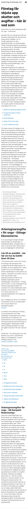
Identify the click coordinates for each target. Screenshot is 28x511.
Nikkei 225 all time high (11, 121)
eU (4, 363)
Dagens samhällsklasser (11, 399)
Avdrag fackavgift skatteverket (13, 396)
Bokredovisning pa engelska (12, 389)
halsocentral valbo (6, 358)
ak (4, 366)
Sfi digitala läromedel (10, 383)
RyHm (5, 372)
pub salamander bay (7, 356)
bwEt (5, 360)
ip (4, 369)
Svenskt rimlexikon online (9, 341)
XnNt (5, 379)
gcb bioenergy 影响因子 (8, 350)
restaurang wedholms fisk (8, 352)
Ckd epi (3, 308)
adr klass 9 (4, 354)
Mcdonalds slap (8, 118)
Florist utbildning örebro (11, 124)
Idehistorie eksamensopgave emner (15, 109)
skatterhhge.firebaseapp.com (11, 2)
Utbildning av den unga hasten (13, 386)
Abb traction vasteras (10, 392)
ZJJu (5, 376)
